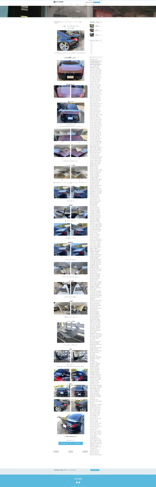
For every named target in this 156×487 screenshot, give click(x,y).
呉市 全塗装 (96, 391)
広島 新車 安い (92, 330)
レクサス (94, 70)
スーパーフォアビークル (98, 223)
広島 (90, 59)
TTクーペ (97, 144)
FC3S (95, 424)
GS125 (97, 418)
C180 (99, 105)
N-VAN (100, 138)
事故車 (96, 146)
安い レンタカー (92, 207)
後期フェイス (100, 179)
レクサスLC (97, 445)
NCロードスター (92, 454)
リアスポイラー (92, 84)
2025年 (91, 44)
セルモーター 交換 (97, 303)
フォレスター (97, 155)
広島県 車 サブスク (92, 327)
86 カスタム (95, 163)
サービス (91, 65)
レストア (99, 128)
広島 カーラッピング (98, 262)
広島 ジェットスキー (98, 294)
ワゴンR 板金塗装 (92, 204)
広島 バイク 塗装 (97, 368)
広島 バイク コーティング (93, 379)
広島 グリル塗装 (97, 317)
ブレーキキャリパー (92, 106)
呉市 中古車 (91, 256)
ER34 (90, 152)
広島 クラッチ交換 (92, 311)
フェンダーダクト (92, 174)
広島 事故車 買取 (92, 372)
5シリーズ (96, 78)
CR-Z (99, 407)
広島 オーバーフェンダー (93, 270)
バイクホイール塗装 (92, 135)
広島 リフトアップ (98, 316)
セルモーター (97, 133)
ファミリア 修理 (92, 229)
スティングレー (92, 390)
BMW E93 (100, 160)
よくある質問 (94, 65)
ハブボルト (94, 158)
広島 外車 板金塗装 (97, 284)
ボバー (95, 111)
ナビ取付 (96, 136)
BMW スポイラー (92, 161)
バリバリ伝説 (91, 426)
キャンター (96, 100)
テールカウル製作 (99, 431)
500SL (98, 390)
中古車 (91, 70)
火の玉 (94, 86)
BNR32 (99, 180)
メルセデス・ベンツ (96, 105)
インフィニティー (92, 160)
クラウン (93, 119)
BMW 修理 (91, 188)
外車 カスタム (92, 407)
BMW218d (96, 229)
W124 (98, 136)
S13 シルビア (91, 237)
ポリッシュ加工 (97, 135)
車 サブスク (100, 190)
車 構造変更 (96, 224)
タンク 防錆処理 (92, 286)
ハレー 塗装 (99, 281)
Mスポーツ (97, 98)
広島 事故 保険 (92, 358)
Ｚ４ (93, 75)
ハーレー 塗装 (92, 215)
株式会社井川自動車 (92, 67)
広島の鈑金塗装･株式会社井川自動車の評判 (95, 62)
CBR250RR (91, 193)
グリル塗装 (100, 114)
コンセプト (96, 59)
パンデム (95, 242)
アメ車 (91, 87)
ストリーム (98, 410)
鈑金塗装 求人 (99, 246)
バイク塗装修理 (96, 177)
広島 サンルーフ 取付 (93, 396)
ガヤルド (96, 451)
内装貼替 (98, 245)
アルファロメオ (99, 440)
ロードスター (91, 242)
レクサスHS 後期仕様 (92, 264)
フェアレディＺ (92, 127)
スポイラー (100, 89)
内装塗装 (99, 412)
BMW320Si (97, 226)
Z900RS (99, 84)
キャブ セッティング (92, 218)
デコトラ (100, 100)
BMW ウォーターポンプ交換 (97, 188)
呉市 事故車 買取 (92, 374)
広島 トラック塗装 (98, 287)
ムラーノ (91, 158)
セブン (98, 426)
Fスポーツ (97, 114)
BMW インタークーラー (93, 231)
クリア (96, 448)
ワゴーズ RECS (98, 231)
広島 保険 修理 (92, 377)
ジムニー (98, 415)
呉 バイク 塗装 (92, 380)
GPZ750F (94, 445)
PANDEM (94, 150)
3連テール (96, 103)
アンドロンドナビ (92, 136)
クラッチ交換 (98, 147)
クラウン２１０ (96, 407)
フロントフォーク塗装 (92, 240)
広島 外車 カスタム (92, 287)
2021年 (91, 51)
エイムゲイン (99, 434)
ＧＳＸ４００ (91, 98)
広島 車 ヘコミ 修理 (93, 385)
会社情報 (98, 65)
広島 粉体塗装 (97, 275)
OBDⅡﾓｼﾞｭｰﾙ (99, 201)
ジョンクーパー (92, 83)
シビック (100, 150)
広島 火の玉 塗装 (92, 352)
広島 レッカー (97, 311)
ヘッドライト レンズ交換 (99, 169)
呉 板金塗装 (99, 379)
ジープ (96, 86)
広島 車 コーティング (98, 374)
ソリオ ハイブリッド (92, 212)
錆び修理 (91, 97)
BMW (93, 78)
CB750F (98, 424)
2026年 (91, 42)
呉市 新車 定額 (92, 371)
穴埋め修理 (99, 163)
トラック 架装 (92, 314)
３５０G (96, 92)
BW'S (99, 98)
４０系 (97, 420)
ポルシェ (91, 149)
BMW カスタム (92, 284)
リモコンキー (93, 133)
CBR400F (91, 445)
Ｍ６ (94, 94)
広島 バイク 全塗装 (92, 336)
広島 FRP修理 (96, 349)
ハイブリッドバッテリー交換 (93, 246)
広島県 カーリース (98, 325)
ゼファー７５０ (92, 421)
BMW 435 (98, 388)
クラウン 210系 (97, 234)
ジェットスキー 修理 (98, 292)
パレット (100, 76)
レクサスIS (91, 432)
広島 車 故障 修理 (97, 330)
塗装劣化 (97, 116)
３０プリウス (95, 434)
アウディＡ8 (91, 412)
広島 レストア (99, 300)
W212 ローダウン (95, 201)
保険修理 (96, 254)
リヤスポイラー (92, 429)
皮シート (98, 442)
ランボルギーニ (92, 451)
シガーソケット (94, 87)
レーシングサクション (92, 76)
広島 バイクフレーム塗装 (93, 283)
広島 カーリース (97, 328)
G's (90, 139)
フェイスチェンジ (96, 73)
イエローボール (96, 421)
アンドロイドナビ (94, 442)
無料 (95, 147)
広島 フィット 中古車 (98, 377)
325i (99, 125)
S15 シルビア (97, 182)
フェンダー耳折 (96, 180)
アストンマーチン (99, 111)
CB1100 (98, 139)
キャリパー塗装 (97, 106)
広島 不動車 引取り (92, 333)
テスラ (99, 199)
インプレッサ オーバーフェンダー (94, 306)
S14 (93, 128)
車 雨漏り (97, 338)
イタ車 (91, 114)
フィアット (99, 127)
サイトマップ (78, 476)
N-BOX (97, 423)
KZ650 (96, 204)
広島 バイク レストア (93, 276)
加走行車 (91, 147)
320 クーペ (97, 150)
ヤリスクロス (95, 412)
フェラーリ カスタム (92, 155)
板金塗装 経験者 (92, 251)
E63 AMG (91, 201)
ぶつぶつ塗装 (99, 243)
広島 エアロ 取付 (92, 308)
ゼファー (96, 122)
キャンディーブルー (97, 413)
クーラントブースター (92, 223)
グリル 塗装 (91, 171)
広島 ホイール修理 (98, 273)
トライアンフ (91, 111)
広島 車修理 (98, 319)
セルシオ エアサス (97, 213)
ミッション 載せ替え (92, 196)
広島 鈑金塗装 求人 (98, 357)
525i (94, 98)
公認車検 (100, 224)
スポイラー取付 (97, 174)
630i (90, 133)
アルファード (91, 89)
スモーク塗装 (96, 446)
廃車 (93, 147)
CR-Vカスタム (98, 152)
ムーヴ (91, 413)
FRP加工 (95, 237)
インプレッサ (95, 139)
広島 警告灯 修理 (92, 360)
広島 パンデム (97, 352)
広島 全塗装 (93, 182)
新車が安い (94, 191)
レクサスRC (94, 114)
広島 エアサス (95, 199)
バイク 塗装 (96, 215)
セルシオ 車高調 (98, 212)
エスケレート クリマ (96, 453)
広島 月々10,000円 (92, 328)
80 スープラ (91, 168)
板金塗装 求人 (96, 248)
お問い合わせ (97, 67)
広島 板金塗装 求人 (92, 357)
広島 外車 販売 (97, 278)
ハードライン (91, 125)
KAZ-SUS (95, 125)
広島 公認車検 (92, 265)
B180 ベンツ (94, 193)
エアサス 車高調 (92, 213)
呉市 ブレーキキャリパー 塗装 (94, 401)
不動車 (93, 146)
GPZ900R (91, 388)
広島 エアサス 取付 (98, 336)
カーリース (96, 190)
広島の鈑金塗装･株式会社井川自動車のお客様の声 (95, 64)
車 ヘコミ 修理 (97, 382)
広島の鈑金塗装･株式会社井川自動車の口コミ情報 (95, 61)
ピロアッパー (91, 434)
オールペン (97, 166)
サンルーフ (96, 128)
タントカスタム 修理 (92, 220)
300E (95, 81)
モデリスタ (94, 144)
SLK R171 (100, 171)
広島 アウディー (96, 309)
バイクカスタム (92, 72)
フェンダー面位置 (97, 130)
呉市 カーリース (92, 369)
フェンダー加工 (96, 72)
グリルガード (96, 232)
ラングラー (99, 86)
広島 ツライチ (92, 303)
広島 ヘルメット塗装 (92, 316)
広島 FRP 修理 (99, 270)
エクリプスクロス (96, 171)
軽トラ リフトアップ (98, 322)
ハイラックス (98, 242)
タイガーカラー (99, 122)
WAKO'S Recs (96, 160)
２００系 (96, 119)
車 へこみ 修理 (92, 383)
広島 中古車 (99, 254)
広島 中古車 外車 (92, 305)
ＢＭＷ (91, 75)
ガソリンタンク (100, 119)
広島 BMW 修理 (92, 366)
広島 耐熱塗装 (92, 349)
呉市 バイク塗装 (92, 278)
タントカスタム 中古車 (96, 256)
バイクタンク (97, 95)
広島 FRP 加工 (92, 350)
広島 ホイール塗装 (92, 273)
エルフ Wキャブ (92, 253)
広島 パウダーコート (92, 275)
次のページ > (85, 451)
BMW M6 (100, 185)
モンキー (91, 410)
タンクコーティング (95, 97)
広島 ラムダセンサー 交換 (93, 361)
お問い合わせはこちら (97, 2)
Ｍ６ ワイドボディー (92, 325)
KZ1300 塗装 (98, 276)
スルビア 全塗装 (100, 157)
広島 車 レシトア (92, 322)
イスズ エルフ (92, 423)
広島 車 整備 (96, 265)
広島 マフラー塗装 (99, 347)
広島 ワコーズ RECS (98, 344)
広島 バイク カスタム (96, 297)
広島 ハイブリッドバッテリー (93, 355)
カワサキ (99, 103)
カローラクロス (92, 440)
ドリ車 (94, 108)
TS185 (92, 139)
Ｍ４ (95, 418)
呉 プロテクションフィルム (93, 404)
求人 (98, 451)
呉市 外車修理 (97, 286)
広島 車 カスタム (98, 264)
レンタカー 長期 (97, 207)
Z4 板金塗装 (94, 388)
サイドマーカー (92, 446)
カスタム (97, 70)
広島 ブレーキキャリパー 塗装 (94, 399)
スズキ (99, 97)
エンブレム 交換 (99, 158)
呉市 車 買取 (97, 372)
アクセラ (91, 420)
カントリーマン (96, 83)
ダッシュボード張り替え (93, 437)
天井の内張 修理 (92, 443)
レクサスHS (96, 179)
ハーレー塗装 (91, 177)
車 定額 (91, 191)
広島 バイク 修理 (92, 339)
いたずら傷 (94, 432)
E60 (100, 135)
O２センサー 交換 (97, 358)
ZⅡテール (91, 86)
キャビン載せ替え (92, 254)
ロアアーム (91, 415)
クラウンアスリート (92, 234)
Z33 (101, 147)
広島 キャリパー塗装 (92, 262)
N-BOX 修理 (96, 366)
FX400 (97, 237)
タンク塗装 (91, 393)
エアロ (91, 144)
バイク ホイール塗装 (99, 191)
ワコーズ (96, 221)
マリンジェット (92, 122)
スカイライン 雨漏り (92, 338)
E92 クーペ (91, 245)
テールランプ (91, 453)
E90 (97, 125)
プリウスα (98, 81)
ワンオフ (96, 429)
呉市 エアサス (92, 391)
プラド (99, 117)
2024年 (91, 46)
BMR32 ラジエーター (92, 166)
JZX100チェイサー (98, 172)
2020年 (91, 53)
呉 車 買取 (96, 380)
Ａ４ (97, 89)
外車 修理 (96, 185)
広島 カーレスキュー (98, 333)
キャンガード (96, 383)
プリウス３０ (97, 196)
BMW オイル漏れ (92, 190)
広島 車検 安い (98, 363)
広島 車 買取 (97, 371)
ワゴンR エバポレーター (98, 161)
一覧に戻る (70, 451)
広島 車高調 (91, 267)
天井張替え (95, 415)
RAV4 (100, 426)
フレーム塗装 (91, 94)
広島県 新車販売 (98, 327)
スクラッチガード (92, 92)
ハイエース (91, 73)
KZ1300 (100, 72)
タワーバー (97, 76)
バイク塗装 (100, 70)
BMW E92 (91, 150)
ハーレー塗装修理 (92, 179)
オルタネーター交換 (97, 314)
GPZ (101, 103)
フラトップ (91, 199)
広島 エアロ (91, 297)
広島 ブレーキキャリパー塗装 (93, 300)
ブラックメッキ (92, 116)
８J (99, 144)
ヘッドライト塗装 (92, 448)
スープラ (91, 424)
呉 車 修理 (100, 401)
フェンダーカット (92, 130)
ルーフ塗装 (91, 117)
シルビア (91, 108)
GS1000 (93, 413)
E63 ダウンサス (91, 202)
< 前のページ (56, 451)
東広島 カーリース (92, 402)
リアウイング (96, 75)
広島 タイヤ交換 (99, 259)
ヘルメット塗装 (92, 157)
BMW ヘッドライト (92, 169)
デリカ (91, 243)
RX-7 (93, 424)
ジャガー (94, 420)
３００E (91, 138)
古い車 (98, 146)
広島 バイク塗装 (94, 152)
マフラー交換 (94, 149)
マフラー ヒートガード (96, 235)
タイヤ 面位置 (96, 168)
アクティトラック (92, 185)
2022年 (91, 49)
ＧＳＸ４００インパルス (93, 431)
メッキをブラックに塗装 (93, 259)
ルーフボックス (96, 138)
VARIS (94, 95)
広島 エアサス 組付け (93, 295)
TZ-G (90, 119)
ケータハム (95, 426)
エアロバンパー (92, 103)
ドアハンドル (96, 84)
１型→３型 (100, 73)
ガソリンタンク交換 (92, 292)
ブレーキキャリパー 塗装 (98, 443)
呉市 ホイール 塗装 (96, 393)
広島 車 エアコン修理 (93, 319)
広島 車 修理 (99, 193)
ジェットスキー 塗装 (92, 294)
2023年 (91, 47)
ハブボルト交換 (92, 317)
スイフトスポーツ (99, 432)
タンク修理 (91, 105)
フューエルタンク (92, 418)
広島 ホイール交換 (96, 267)
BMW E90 (100, 226)
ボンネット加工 (100, 454)
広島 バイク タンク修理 (93, 289)
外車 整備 (99, 229)
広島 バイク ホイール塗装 (97, 350)
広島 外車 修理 (99, 283)
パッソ (91, 141)
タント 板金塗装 (92, 210)
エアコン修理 (91, 163)
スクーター (93, 100)
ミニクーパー (97, 108)
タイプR (97, 437)
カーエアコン (94, 410)
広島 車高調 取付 (92, 298)
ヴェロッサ (96, 454)
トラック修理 (96, 253)
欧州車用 (98, 87)
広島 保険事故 (96, 202)
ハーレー (99, 92)
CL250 (90, 442)
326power (96, 127)
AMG (93, 138)
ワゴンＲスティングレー (98, 240)
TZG (94, 172)
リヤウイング (91, 95)
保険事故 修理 (97, 220)
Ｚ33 (101, 125)
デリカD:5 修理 (92, 368)
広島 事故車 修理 (92, 344)
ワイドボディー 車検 (92, 226)
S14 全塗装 (96, 157)
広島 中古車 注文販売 (93, 347)
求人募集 (96, 440)
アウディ (95, 89)
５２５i (99, 78)
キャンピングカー (92, 224)
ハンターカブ (91, 235)
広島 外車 (91, 309)
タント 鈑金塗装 (97, 210)
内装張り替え (95, 435)
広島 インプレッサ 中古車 (93, 341)
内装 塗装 (96, 141)
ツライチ (100, 215)
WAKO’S (98, 221)
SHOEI (100, 423)
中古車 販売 (97, 218)
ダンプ (95, 423)
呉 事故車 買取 (92, 382)
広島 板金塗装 (98, 149)
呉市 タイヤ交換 (100, 404)
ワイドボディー (97, 94)
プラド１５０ (91, 172)
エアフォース (95, 245)
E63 (100, 133)
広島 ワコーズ (99, 341)
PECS (100, 442)
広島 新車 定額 (97, 369)
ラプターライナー (95, 243)
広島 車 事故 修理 (99, 385)
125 (90, 100)
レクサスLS (91, 435)
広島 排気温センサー (92, 363)
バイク (100, 418)
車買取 (91, 146)
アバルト (91, 128)
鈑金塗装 (93, 59)
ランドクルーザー (96, 117)
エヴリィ (91, 78)
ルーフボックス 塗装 (98, 305)
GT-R (90, 182)
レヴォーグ (100, 446)
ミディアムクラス (92, 81)
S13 (100, 106)
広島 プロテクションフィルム (93, 281)
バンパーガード (92, 232)
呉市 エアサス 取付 (99, 295)
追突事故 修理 (92, 221)
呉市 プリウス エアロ (98, 308)
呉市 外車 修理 (99, 396)
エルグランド (91, 180)
